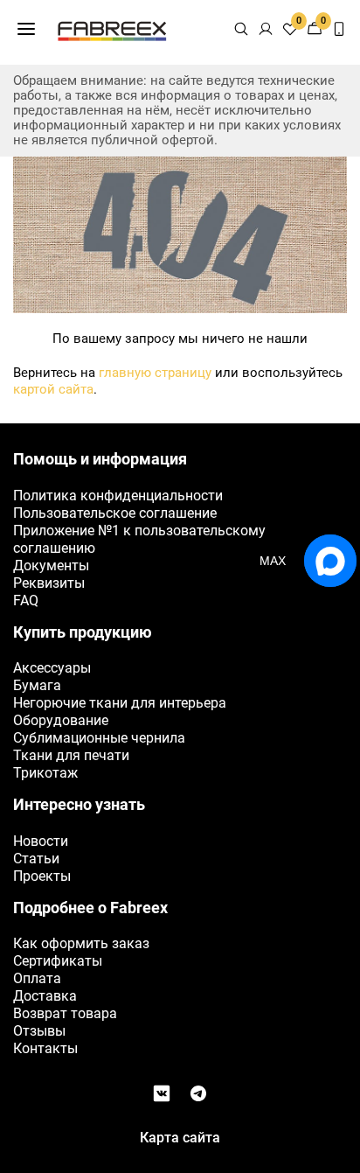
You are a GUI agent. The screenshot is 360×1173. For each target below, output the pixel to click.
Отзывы (39, 1031)
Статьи (36, 858)
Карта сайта (180, 1137)
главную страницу (155, 373)
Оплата (37, 978)
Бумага (37, 685)
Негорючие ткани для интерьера (119, 703)
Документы (51, 565)
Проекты (42, 876)
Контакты (45, 1048)
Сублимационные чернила (99, 738)
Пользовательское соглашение (115, 513)
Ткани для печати (71, 755)
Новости (40, 841)
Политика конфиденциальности (118, 495)
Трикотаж (45, 773)
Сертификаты (57, 961)
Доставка (45, 996)
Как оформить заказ (81, 943)
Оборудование (60, 720)
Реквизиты (49, 583)
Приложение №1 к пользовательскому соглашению (139, 539)
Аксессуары (52, 668)
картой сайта (53, 389)
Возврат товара (65, 1013)
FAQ (25, 600)
